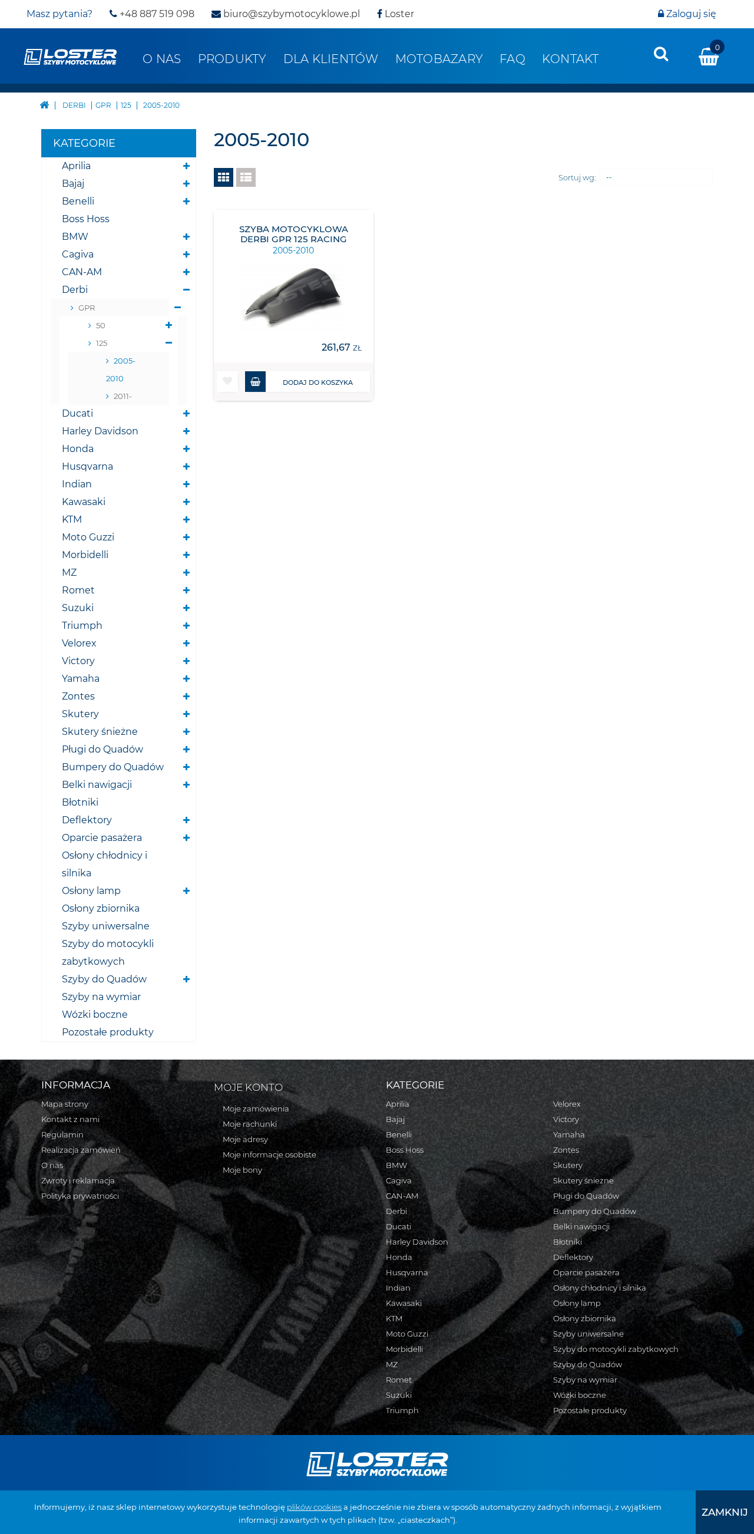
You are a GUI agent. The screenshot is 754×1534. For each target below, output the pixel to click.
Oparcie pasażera (102, 837)
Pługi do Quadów (102, 749)
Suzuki (78, 607)
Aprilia (76, 165)
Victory (78, 661)
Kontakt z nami (70, 1119)
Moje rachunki (250, 1124)
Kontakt (570, 59)
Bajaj (73, 183)
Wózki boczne (95, 1014)
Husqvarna (87, 466)
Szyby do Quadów (104, 979)
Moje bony (242, 1170)
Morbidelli (85, 554)
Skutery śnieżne (100, 731)
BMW (75, 236)
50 (100, 325)
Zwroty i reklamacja (78, 1180)
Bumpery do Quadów (113, 767)
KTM (72, 519)
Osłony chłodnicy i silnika (104, 864)
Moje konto (248, 1087)
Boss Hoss (86, 219)
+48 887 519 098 (155, 13)
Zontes (78, 696)
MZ (69, 572)
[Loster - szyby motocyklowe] (70, 56)
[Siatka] (223, 177)
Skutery (80, 714)
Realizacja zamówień (81, 1149)
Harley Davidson (100, 431)
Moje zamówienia (256, 1108)
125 (101, 343)
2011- (123, 396)
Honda (78, 448)
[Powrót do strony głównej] (44, 104)
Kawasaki (83, 501)
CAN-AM (82, 272)
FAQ (512, 59)
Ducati (77, 413)
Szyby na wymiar (101, 996)
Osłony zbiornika (101, 908)
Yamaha (81, 678)
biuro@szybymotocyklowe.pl (290, 13)
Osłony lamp (91, 890)
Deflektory (87, 820)
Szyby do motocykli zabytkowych (108, 952)
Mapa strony (64, 1104)
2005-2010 (120, 369)
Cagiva (78, 254)
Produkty (232, 59)
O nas (162, 59)
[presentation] (661, 53)
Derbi (75, 289)
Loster (398, 13)
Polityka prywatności (80, 1195)
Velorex (79, 643)
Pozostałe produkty (108, 1032)
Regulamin (62, 1134)
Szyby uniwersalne (106, 926)
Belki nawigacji (97, 784)
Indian (77, 484)
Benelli (78, 201)
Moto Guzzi (88, 537)
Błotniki (80, 802)
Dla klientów (331, 59)
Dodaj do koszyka (318, 382)
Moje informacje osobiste (269, 1154)
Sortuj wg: (577, 177)
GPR (86, 307)
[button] (227, 381)
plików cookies (314, 1507)
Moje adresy (245, 1139)
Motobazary (439, 59)
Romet (78, 590)
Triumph (82, 625)
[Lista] (246, 177)
